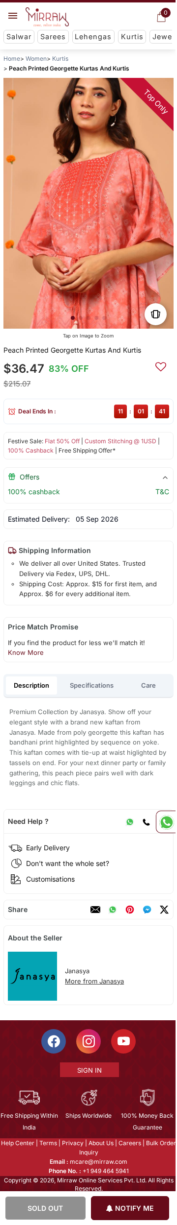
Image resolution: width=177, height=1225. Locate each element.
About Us (100, 1143)
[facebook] (147, 909)
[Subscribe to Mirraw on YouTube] (123, 1041)
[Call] (146, 821)
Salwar (18, 36)
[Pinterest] (130, 909)
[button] (73, 318)
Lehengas (93, 36)
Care (148, 685)
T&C (162, 491)
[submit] (160, 365)
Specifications (92, 685)
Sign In (89, 1070)
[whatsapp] (113, 909)
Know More (26, 652)
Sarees (53, 36)
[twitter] (164, 909)
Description (31, 685)
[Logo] (47, 17)
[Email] (95, 909)
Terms (48, 1143)
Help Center (17, 1143)
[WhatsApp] (130, 821)
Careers (129, 1143)
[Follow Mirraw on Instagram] (88, 1041)
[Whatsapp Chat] (166, 822)
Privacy (72, 1143)
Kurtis (132, 36)
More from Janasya (94, 981)
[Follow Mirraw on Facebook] (53, 1041)
